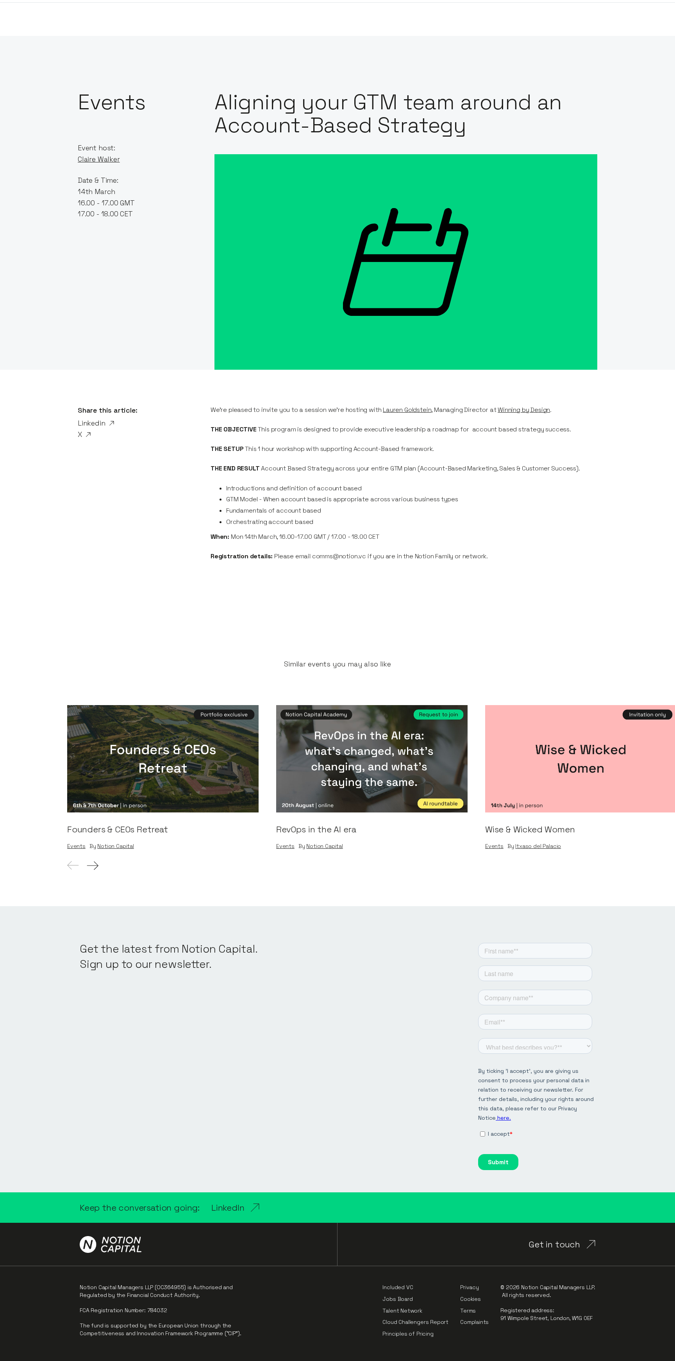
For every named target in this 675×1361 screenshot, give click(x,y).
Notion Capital (115, 846)
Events (76, 846)
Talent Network (402, 1310)
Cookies (470, 1298)
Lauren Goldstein (407, 410)
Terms (468, 1310)
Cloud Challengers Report (415, 1321)
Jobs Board (397, 1298)
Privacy (469, 1287)
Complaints (474, 1321)
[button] (92, 865)
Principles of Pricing (407, 1333)
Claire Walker (99, 159)
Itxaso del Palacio (538, 846)
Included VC (397, 1287)
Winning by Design (524, 410)
